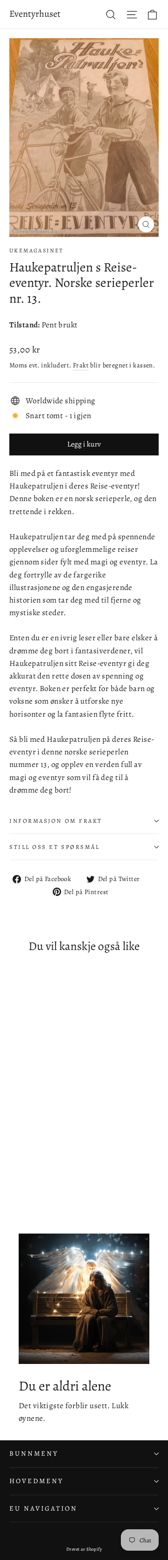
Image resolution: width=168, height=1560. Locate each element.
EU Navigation (43, 1508)
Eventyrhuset (35, 13)
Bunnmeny (33, 1453)
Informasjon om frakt (55, 821)
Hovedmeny (36, 1480)
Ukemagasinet (36, 250)
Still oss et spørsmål (54, 847)
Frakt (81, 365)
